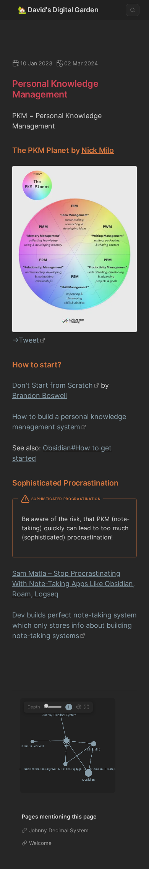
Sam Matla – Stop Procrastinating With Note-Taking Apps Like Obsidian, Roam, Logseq (73, 583)
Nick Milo (97, 150)
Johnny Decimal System (59, 830)
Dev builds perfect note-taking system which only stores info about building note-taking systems (74, 625)
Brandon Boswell (39, 395)
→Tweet (25, 340)
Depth (34, 707)
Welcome (40, 843)
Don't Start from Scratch (52, 385)
